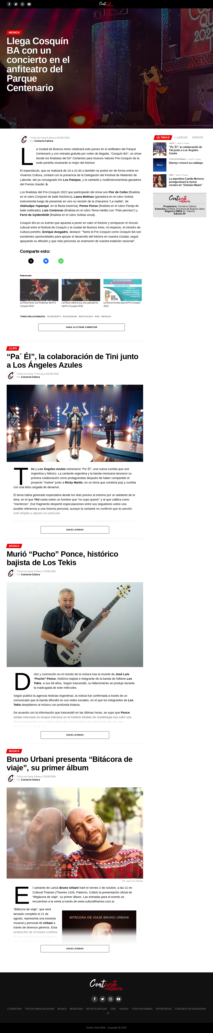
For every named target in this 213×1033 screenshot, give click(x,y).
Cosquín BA (70, 317)
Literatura (14, 1008)
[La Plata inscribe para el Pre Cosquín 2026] (123, 290)
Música (107, 317)
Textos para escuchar (39, 1008)
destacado (86, 317)
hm (98, 317)
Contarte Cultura (43, 141)
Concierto (55, 317)
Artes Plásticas (96, 1008)
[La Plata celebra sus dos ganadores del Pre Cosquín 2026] (81, 290)
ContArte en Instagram (190, 1008)
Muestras (76, 1008)
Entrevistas (164, 1008)
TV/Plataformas (142, 1008)
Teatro (123, 1008)
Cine (113, 1008)
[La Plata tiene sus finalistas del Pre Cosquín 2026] (39, 290)
